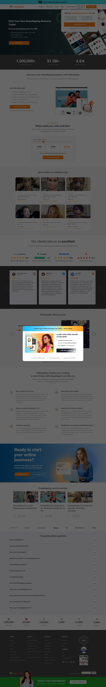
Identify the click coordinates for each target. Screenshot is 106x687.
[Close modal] (82, 327)
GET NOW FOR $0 (66, 350)
